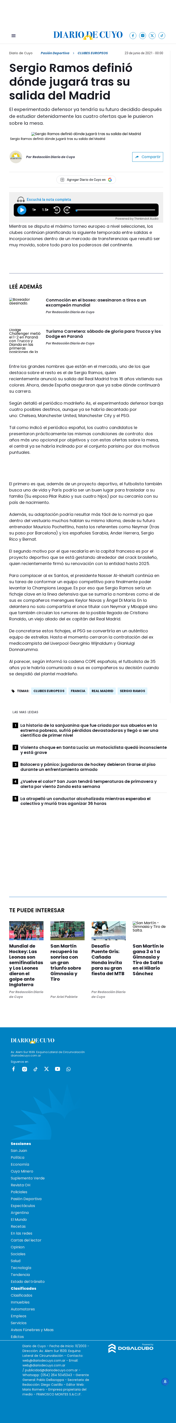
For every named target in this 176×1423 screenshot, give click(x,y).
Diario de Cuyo (21, 53)
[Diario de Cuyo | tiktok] (162, 35)
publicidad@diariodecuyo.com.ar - (52, 1370)
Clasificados (21, 1295)
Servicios (19, 1323)
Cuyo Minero (22, 1171)
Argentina (20, 1212)
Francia (78, 691)
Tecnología (21, 1267)
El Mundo (19, 1219)
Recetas (18, 1226)
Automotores (23, 1309)
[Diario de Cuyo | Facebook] (133, 35)
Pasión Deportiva (55, 53)
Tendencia (20, 1274)
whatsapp (68, 1069)
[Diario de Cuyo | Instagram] (142, 35)
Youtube (57, 1069)
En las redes (21, 1233)
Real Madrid (102, 691)
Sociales (18, 1254)
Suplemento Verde (28, 1178)
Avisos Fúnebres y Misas (32, 1329)
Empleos (18, 1316)
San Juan (19, 1150)
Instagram (24, 1069)
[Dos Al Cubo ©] (131, 1351)
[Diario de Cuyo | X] (152, 35)
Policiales (19, 1192)
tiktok (35, 1069)
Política (17, 1157)
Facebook (13, 1069)
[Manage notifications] (165, 1381)
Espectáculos (23, 1205)
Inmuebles (20, 1302)
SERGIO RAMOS (132, 691)
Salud (15, 1261)
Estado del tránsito (28, 1281)
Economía (20, 1164)
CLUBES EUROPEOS (48, 691)
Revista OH (20, 1185)
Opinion (18, 1247)
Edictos (17, 1336)
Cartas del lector (26, 1240)
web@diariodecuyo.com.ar (43, 1360)
